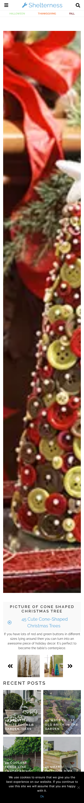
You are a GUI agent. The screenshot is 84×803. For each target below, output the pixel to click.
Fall (72, 13)
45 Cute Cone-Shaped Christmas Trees (44, 622)
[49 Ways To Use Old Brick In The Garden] (62, 712)
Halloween (17, 13)
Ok (42, 796)
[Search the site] (78, 6)
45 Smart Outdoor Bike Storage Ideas (59, 771)
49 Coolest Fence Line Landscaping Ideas (18, 769)
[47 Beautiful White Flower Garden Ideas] (22, 712)
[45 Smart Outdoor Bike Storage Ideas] (62, 759)
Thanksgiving (47, 13)
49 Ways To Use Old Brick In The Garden (61, 725)
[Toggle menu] (6, 5)
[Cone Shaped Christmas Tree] (28, 666)
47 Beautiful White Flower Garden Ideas (19, 725)
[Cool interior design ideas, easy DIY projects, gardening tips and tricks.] (42, 7)
